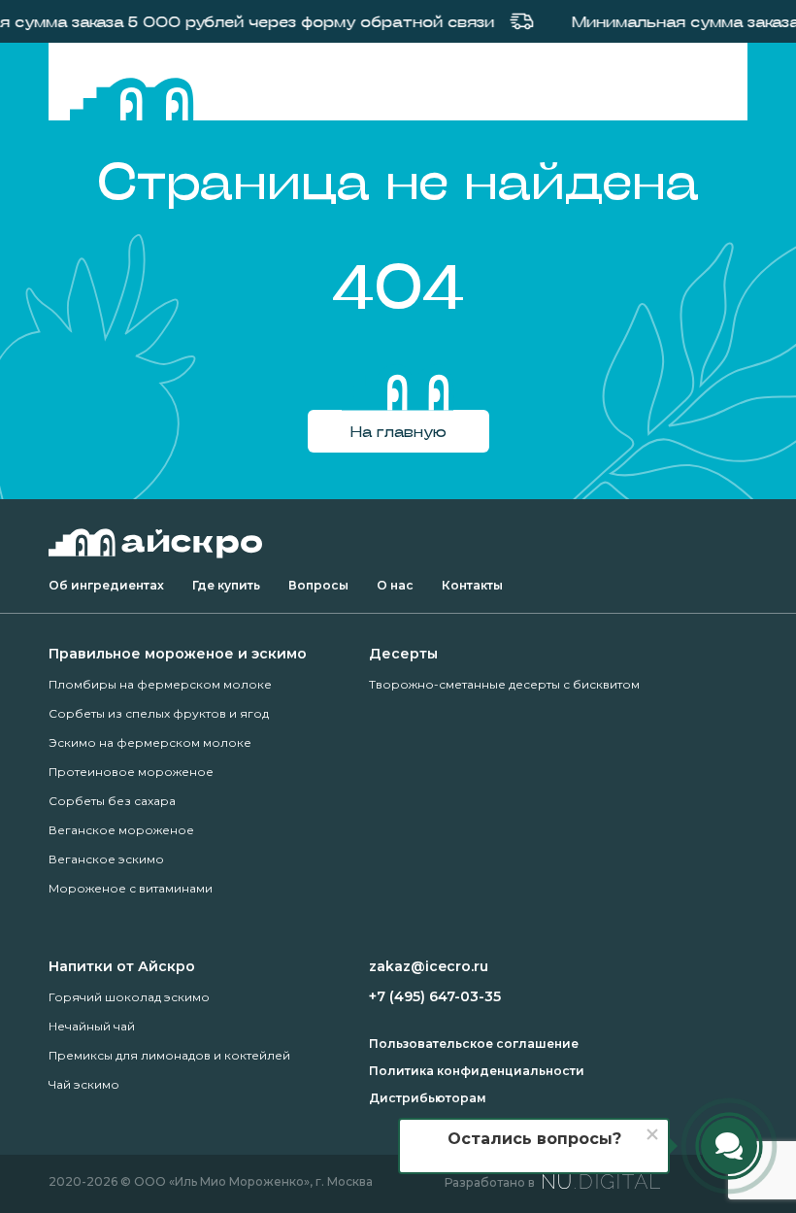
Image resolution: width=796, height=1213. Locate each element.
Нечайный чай (92, 1026)
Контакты (472, 585)
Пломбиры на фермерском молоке (160, 684)
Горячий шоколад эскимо (129, 997)
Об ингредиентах (106, 585)
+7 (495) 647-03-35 (435, 996)
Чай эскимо (84, 1084)
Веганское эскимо (106, 859)
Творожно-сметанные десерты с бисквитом (504, 684)
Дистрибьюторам (427, 1098)
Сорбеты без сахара (112, 800)
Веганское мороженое (121, 830)
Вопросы (318, 585)
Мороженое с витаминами (131, 888)
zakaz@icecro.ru (428, 966)
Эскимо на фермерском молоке (150, 742)
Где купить (226, 585)
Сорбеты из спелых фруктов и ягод (159, 713)
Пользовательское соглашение (474, 1043)
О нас (395, 585)
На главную (398, 430)
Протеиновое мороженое (131, 771)
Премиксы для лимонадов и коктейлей (169, 1055)
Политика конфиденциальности (476, 1070)
